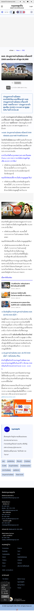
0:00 (5, 12)
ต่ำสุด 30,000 (19, 475)
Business (4, 551)
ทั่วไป (23, 50)
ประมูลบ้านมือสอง (13, 466)
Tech (18, 551)
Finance (19, 548)
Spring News (20, 585)
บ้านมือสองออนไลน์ (25, 466)
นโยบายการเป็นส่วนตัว (23, 566)
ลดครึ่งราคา (16, 470)
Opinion (19, 563)
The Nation (5, 579)
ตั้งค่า (5, 600)
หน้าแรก (11, 50)
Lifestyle (19, 560)
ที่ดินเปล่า (19, 461)
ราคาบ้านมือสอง (6, 470)
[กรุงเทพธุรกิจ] (17, 6)
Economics (5, 548)
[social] (20, 2)
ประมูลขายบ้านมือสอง (7, 475)
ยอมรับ (5, 596)
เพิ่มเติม (6, 593)
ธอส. (3, 461)
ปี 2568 (4, 466)
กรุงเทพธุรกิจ (20, 582)
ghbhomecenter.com (8, 397)
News (18, 50)
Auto (18, 554)
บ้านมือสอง (27, 461)
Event (4, 566)
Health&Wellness (22, 557)
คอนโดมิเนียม (10, 461)
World (4, 557)
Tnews (19, 588)
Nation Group (21, 579)
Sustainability (6, 554)
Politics (4, 560)
